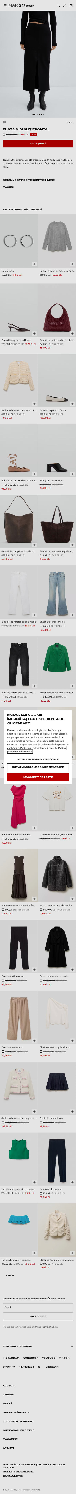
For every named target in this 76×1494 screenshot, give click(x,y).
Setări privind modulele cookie (38, 759)
